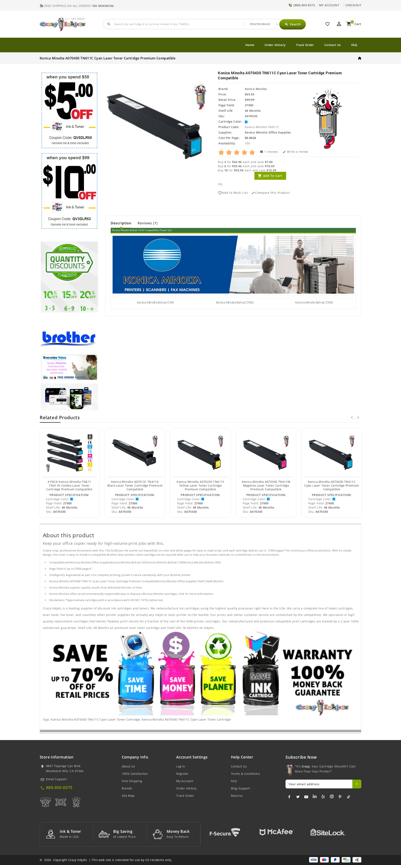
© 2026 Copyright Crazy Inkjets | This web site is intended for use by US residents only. (106, 860)
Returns (237, 796)
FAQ (354, 45)
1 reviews (269, 151)
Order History (275, 45)
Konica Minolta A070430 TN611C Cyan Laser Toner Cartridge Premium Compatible (331, 485)
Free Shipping (132, 781)
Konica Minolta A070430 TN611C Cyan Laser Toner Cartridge (95, 719)
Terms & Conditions (245, 774)
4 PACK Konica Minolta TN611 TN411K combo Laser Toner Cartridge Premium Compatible (69, 485)
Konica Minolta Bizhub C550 (235, 302)
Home (249, 45)
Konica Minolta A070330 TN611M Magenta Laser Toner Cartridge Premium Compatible (266, 485)
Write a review (295, 151)
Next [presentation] (358, 417)
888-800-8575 (59, 787)
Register (182, 774)
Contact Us (332, 45)
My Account (184, 781)
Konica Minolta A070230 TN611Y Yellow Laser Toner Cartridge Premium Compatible (200, 485)
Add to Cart (272, 176)
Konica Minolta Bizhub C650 (314, 302)
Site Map (128, 796)
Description (121, 223)
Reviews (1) (148, 223)
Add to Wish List (233, 193)
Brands (127, 788)
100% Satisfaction (135, 774)
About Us (128, 766)
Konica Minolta (256, 89)
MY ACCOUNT (329, 5)
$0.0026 (250, 138)
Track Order (305, 45)
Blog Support (240, 788)
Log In (180, 766)
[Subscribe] (356, 784)
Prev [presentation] (352, 417)
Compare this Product (270, 193)
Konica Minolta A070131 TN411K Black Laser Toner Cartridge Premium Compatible (134, 485)
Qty (220, 184)
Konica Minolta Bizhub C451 (155, 302)
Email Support (56, 779)
